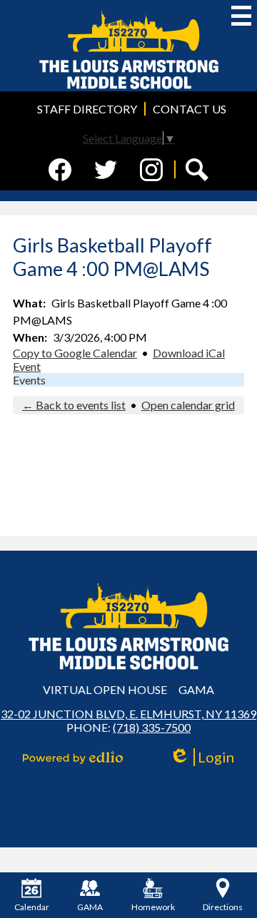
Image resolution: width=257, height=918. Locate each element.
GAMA (196, 689)
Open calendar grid (188, 405)
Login (206, 757)
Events (29, 380)
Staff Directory (87, 109)
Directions (223, 907)
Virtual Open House (105, 689)
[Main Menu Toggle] (241, 15)
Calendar (31, 907)
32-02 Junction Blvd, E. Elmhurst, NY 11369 (128, 713)
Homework (153, 907)
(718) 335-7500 (152, 727)
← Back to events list (74, 405)
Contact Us (189, 109)
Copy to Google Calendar (75, 352)
